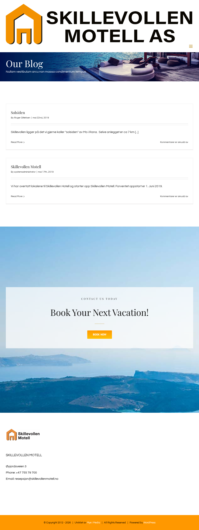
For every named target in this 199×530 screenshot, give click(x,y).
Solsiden (18, 112)
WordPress (149, 522)
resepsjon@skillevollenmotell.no (36, 478)
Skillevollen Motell (26, 166)
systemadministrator (25, 172)
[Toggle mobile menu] (191, 46)
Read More (17, 142)
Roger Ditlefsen (22, 117)
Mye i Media (93, 522)
